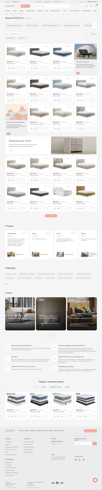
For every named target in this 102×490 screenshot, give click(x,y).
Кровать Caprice (11, 63)
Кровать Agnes (80, 124)
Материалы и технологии (11, 447)
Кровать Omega (34, 95)
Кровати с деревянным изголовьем (46, 274)
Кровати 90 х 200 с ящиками (65, 278)
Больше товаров (51, 215)
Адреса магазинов (90, 430)
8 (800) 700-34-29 (92, 1)
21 (71, 63)
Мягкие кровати (10, 278)
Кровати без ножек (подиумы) (26, 274)
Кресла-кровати (30, 10)
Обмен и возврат (28, 444)
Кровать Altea (33, 63)
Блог (6, 452)
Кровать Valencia (57, 203)
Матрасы (35, 387)
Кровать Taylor (33, 203)
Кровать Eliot (10, 203)
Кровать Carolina (34, 175)
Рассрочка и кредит (29, 441)
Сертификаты (8, 441)
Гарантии (7, 444)
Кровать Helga (80, 175)
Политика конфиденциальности (11, 487)
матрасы (7, 10)
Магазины (15, 1)
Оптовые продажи (10, 470)
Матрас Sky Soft (80, 411)
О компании (38, 1)
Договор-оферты (28, 452)
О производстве (9, 475)
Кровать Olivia (56, 124)
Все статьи (51, 335)
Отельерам (8, 465)
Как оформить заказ (29, 447)
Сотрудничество (48, 1)
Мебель (67, 387)
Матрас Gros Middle (35, 411)
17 (71, 124)
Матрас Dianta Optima (58, 411)
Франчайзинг (8, 462)
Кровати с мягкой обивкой (24, 278)
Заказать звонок (82, 1)
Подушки (39, 10)
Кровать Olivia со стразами (37, 124)
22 (25, 63)
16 (48, 63)
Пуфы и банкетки (86, 10)
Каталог (27, 6)
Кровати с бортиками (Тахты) (84, 274)
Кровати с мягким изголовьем (66, 274)
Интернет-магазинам (10, 467)
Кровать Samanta (57, 175)
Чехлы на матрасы (55, 10)
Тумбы (46, 10)
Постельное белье (74, 10)
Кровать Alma (56, 63)
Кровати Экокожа (50, 278)
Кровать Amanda (80, 203)
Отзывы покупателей (10, 454)
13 (25, 411)
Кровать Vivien (10, 95)
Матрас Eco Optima (12, 411)
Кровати (14, 10)
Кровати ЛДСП (38, 278)
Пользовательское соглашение (33, 487)
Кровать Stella (56, 95)
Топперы (64, 10)
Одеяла (95, 10)
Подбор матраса (58, 1)
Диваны (21, 10)
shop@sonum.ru (55, 443)
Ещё (6, 284)
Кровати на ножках (11, 274)
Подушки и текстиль (56, 387)
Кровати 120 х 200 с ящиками (83, 278)
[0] (96, 6)
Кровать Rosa (79, 95)
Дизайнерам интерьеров (11, 472)
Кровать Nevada (11, 175)
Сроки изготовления (10, 449)
